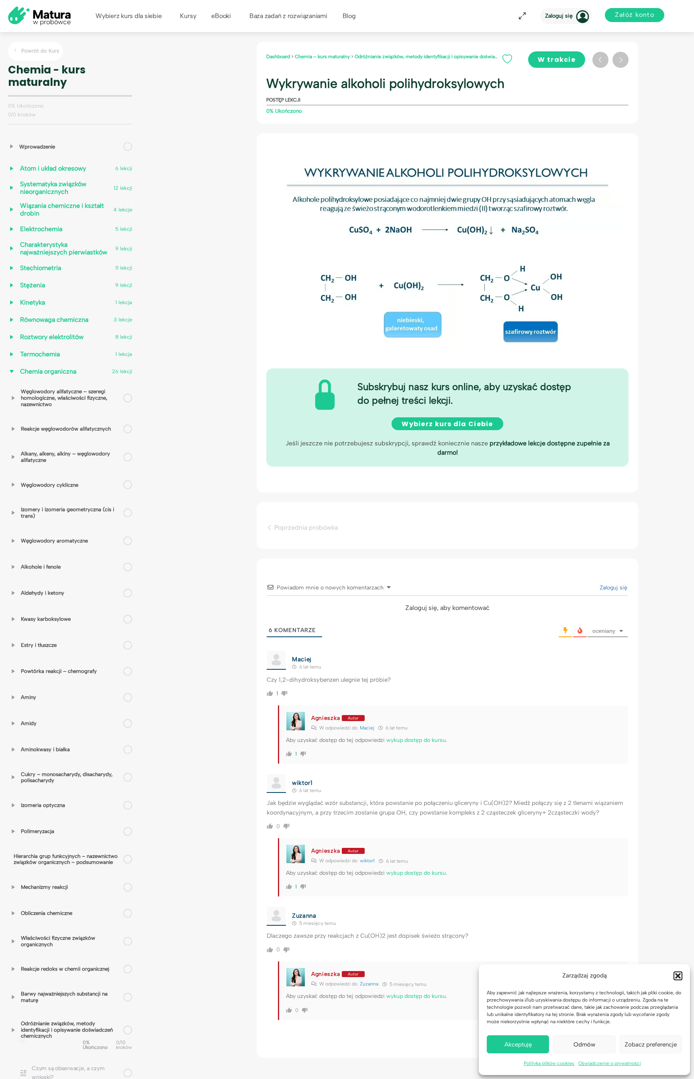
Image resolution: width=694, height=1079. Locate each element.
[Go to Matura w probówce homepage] (39, 15)
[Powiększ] (520, 16)
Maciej (367, 728)
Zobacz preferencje (651, 1044)
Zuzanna (369, 984)
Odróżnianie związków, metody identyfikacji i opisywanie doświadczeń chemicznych (448, 56)
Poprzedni (600, 60)
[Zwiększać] (11, 146)
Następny (620, 60)
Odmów (584, 1044)
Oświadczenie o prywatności (609, 1063)
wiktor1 (367, 861)
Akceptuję (518, 1044)
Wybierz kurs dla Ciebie (447, 424)
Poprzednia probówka (305, 527)
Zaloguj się (559, 15)
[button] (678, 976)
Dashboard (278, 56)
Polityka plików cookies (549, 1063)
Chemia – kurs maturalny (323, 56)
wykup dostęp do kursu (416, 740)
